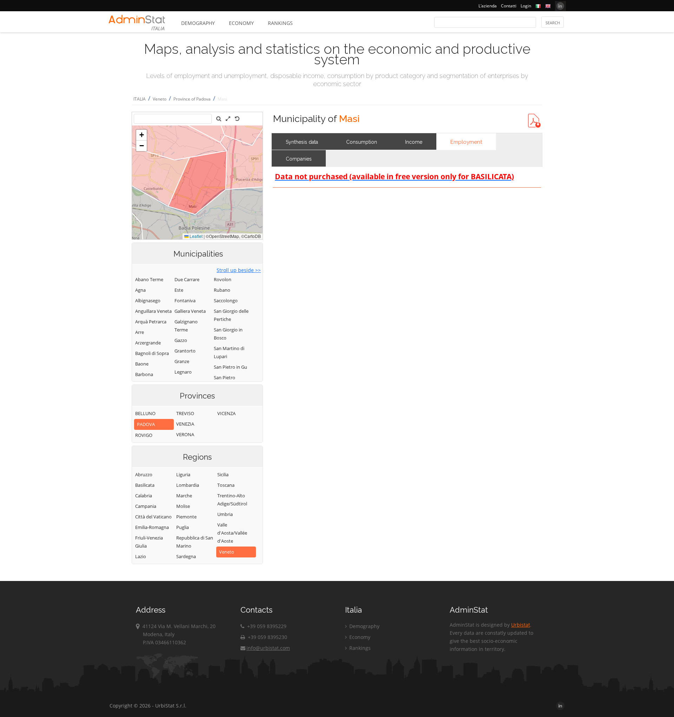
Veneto (159, 99)
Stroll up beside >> (239, 270)
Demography (198, 23)
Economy (241, 23)
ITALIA (139, 99)
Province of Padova (192, 99)
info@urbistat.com (268, 648)
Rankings (280, 23)
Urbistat (520, 624)
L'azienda (487, 6)
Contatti (508, 6)
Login (526, 6)
